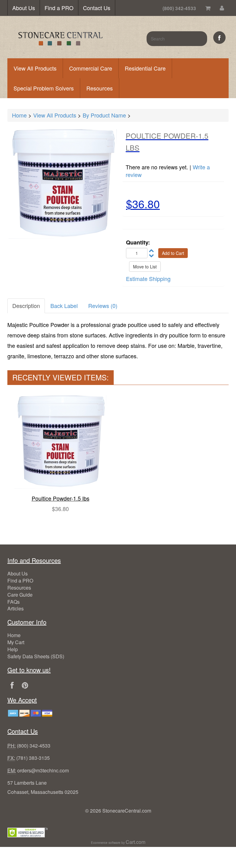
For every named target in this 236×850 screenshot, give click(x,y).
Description (26, 306)
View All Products (35, 68)
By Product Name (104, 115)
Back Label (64, 306)
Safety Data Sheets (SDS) (35, 656)
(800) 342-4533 (33, 745)
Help (12, 649)
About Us (23, 8)
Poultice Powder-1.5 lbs (60, 498)
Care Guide (20, 594)
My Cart (15, 642)
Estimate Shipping (148, 279)
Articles (15, 608)
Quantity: (138, 242)
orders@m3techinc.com (43, 770)
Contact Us (96, 8)
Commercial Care (90, 68)
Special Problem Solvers (44, 88)
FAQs (13, 601)
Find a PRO (59, 8)
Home (19, 115)
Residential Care (145, 68)
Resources (99, 88)
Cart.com (135, 841)
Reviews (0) (102, 306)
